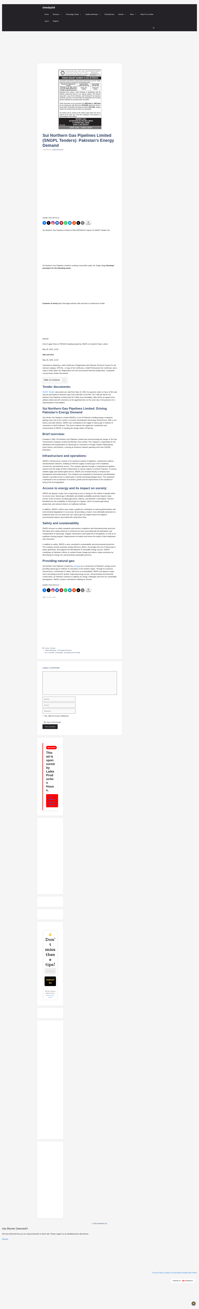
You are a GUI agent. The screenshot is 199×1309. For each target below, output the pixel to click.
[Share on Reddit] (74, 223)
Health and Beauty (91, 14)
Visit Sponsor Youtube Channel (52, 801)
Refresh (5, 1239)
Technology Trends (72, 14)
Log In (47, 21)
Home (47, 14)
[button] (154, 27)
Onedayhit (48, 7)
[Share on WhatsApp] (65, 223)
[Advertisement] (79, 47)
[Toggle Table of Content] (63, 380)
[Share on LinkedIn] (57, 223)
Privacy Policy (158, 1273)
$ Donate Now (109, 14)
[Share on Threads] (78, 223)
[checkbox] (194, 1304)
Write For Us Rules (146, 14)
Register (56, 21)
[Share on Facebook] (44, 223)
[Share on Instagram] (53, 223)
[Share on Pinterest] (61, 223)
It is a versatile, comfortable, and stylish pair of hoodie (62, 652)
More (132, 14)
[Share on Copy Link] (82, 223)
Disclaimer (177, 1273)
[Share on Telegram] (70, 223)
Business (56, 14)
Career (47, 648)
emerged (76, 566)
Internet (120, 14)
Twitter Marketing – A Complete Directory (58, 650)
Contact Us (168, 1273)
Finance (52, 648)
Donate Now (187, 1273)
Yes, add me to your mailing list (56, 716)
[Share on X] (48, 223)
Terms (194, 1273)
